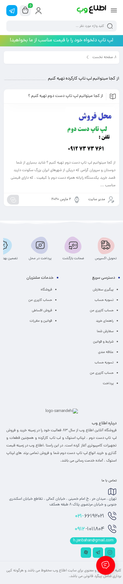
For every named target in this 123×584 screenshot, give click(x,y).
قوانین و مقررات (41, 321)
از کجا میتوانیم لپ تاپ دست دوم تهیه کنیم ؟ (65, 96)
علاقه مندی (106, 352)
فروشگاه (46, 289)
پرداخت (108, 383)
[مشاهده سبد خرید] (25, 10)
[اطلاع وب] (91, 10)
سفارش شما (105, 331)
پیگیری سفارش (103, 289)
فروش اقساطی (42, 310)
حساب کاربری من (102, 310)
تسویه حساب (104, 300)
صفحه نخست (102, 57)
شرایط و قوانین (103, 341)
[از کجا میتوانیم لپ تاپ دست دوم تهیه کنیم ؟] (61, 132)
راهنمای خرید (105, 321)
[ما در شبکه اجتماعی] (11, 10)
